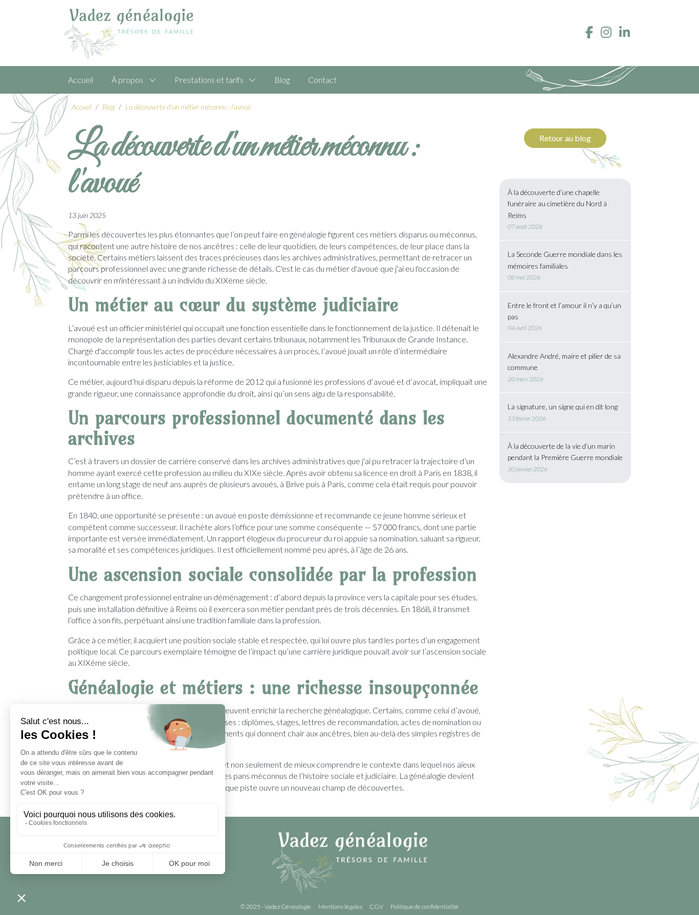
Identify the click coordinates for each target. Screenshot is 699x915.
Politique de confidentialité (424, 906)
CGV (376, 906)
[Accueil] (133, 34)
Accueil (80, 79)
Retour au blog (565, 138)
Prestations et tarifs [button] (209, 79)
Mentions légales (340, 906)
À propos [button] (127, 79)
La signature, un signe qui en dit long (563, 406)
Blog (282, 79)
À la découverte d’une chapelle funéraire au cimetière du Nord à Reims (557, 204)
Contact (322, 79)
